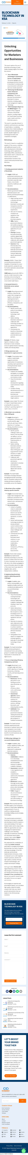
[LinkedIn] (14, 991)
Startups (4, 1113)
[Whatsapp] (24, 1151)
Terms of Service (18, 1146)
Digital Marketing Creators (12, 838)
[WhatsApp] (17, 991)
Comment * (7, 960)
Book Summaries (6, 1108)
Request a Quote (6, 1122)
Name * (6, 939)
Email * (6, 946)
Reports (14, 23)
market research (15, 844)
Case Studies (5, 1111)
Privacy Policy (9, 1146)
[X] (10, 991)
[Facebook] (7, 991)
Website (6, 953)
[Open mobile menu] (25, 2)
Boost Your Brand (11, 1076)
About (3, 1119)
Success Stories (5, 1110)
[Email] (20, 991)
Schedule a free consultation (12, 874)
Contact (4, 1121)
